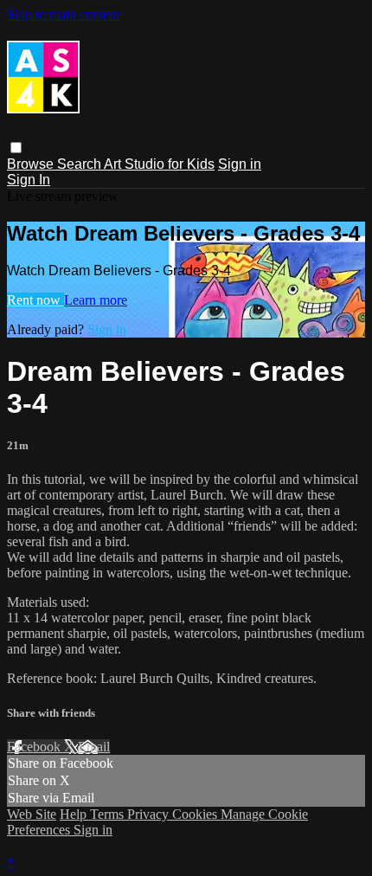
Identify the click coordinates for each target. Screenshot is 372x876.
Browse (32, 164)
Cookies (196, 814)
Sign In (28, 179)
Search (80, 164)
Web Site (31, 814)
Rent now (35, 300)
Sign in (239, 164)
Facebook (35, 746)
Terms (108, 814)
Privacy (149, 814)
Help (75, 814)
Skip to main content (63, 14)
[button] (16, 147)
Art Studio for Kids (159, 164)
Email (94, 746)
